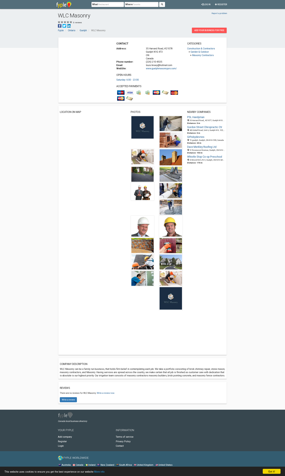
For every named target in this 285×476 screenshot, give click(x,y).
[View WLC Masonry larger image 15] (143, 261)
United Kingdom (144, 465)
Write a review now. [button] (106, 393)
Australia (66, 465)
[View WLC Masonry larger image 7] (171, 174)
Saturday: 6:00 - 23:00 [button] (127, 79)
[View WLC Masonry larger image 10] (171, 207)
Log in (207, 4)
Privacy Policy (123, 441)
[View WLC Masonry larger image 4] (143, 156)
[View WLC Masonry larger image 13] (143, 245)
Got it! (271, 471)
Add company (65, 436)
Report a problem (219, 13)
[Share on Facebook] (59, 25)
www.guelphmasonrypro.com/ (161, 68)
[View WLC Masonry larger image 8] (143, 191)
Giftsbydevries (195, 136)
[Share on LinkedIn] (69, 25)
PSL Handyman (195, 117)
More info (99, 471)
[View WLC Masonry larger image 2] (171, 123)
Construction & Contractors (201, 48)
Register (222, 4)
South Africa (125, 465)
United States (165, 465)
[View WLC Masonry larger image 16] (171, 261)
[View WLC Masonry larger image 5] (171, 157)
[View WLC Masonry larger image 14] (171, 245)
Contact (120, 445)
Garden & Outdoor (200, 51)
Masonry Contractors (203, 55)
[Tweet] (64, 25)
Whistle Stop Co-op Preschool (204, 156)
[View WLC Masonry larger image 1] (143, 127)
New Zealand (107, 465)
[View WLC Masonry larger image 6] (143, 174)
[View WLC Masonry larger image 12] (171, 226)
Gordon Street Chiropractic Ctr (204, 127)
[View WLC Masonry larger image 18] (171, 278)
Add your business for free (209, 30)
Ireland (91, 465)
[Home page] (64, 4)
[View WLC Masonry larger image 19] (171, 298)
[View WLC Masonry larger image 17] (143, 278)
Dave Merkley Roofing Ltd (201, 146)
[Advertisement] (85, 60)
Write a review (68, 400)
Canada (79, 465)
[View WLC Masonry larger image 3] (171, 140)
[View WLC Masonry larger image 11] (143, 226)
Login (61, 445)
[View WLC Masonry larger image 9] (171, 190)
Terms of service (124, 436)
